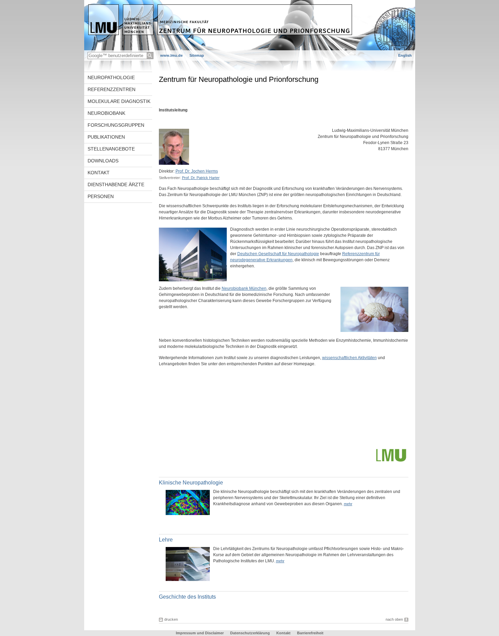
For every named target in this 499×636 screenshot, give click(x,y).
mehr (348, 504)
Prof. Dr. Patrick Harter (201, 178)
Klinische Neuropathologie (191, 482)
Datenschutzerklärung (250, 633)
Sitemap (196, 55)
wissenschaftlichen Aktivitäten (349, 357)
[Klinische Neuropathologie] (188, 513)
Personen (101, 196)
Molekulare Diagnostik (119, 101)
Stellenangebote (111, 149)
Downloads (103, 160)
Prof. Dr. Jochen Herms (196, 171)
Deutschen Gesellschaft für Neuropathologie (278, 253)
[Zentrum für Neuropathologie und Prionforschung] (249, 49)
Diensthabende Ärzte (116, 184)
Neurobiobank (106, 113)
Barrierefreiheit (310, 633)
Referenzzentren (111, 89)
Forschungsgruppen (116, 125)
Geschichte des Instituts (187, 597)
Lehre (166, 540)
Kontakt (99, 172)
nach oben (394, 619)
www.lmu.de (171, 55)
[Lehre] (188, 579)
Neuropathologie (111, 77)
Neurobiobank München (244, 288)
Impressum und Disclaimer (200, 633)
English (405, 55)
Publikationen (106, 137)
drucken (171, 619)
